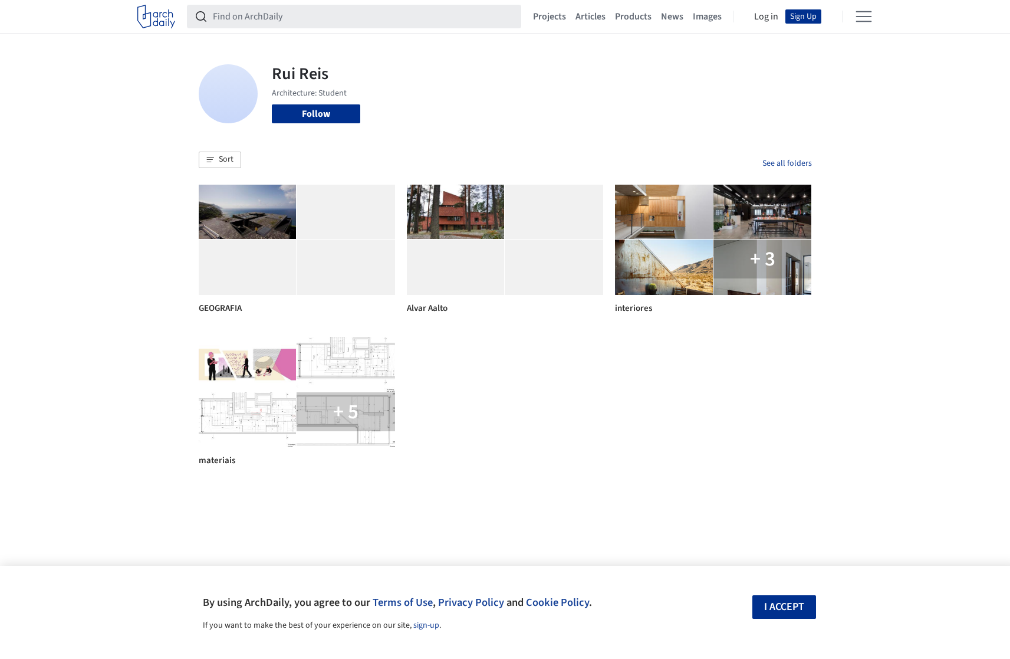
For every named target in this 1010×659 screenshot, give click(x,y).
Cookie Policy (557, 602)
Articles (590, 16)
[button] (220, 160)
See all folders (787, 163)
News (672, 16)
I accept (784, 606)
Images (707, 16)
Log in (766, 16)
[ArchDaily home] (156, 16)
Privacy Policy (471, 602)
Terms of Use (403, 602)
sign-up (426, 625)
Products (633, 16)
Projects (549, 16)
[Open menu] (863, 16)
